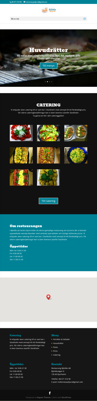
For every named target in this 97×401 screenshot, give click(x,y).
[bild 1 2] (21, 140)
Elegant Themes (44, 397)
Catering (56, 355)
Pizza (55, 351)
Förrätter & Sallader (61, 339)
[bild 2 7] (21, 185)
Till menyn (49, 65)
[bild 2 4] (75, 163)
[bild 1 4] (48, 140)
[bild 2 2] (48, 163)
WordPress (66, 397)
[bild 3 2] (48, 185)
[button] (49, 297)
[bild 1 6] (75, 140)
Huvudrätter (48, 50)
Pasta (55, 347)
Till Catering (48, 201)
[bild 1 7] (21, 163)
